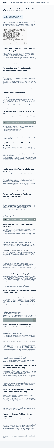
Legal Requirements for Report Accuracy (10, 37)
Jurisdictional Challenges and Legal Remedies (11, 40)
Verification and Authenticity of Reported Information (11, 36)
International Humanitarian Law (41, 2)
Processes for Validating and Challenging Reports (11, 38)
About (17, 444)
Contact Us (20, 444)
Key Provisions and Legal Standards (9, 31)
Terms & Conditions (35, 444)
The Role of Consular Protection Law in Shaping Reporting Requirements (14, 30)
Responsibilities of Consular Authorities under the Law (12, 32)
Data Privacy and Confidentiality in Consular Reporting (12, 34)
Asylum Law (21, 2)
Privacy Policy (25, 444)
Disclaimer (30, 444)
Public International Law (15, 2)
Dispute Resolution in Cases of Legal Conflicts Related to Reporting (13, 39)
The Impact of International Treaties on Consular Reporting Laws (13, 35)
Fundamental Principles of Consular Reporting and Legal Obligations (14, 29)
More (48, 2)
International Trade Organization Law (29, 2)
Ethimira (5, 2)
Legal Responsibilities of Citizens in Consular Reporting (12, 33)
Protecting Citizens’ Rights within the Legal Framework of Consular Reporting (15, 43)
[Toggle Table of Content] (26, 28)
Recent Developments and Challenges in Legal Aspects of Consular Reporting (15, 42)
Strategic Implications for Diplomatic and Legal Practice (12, 44)
